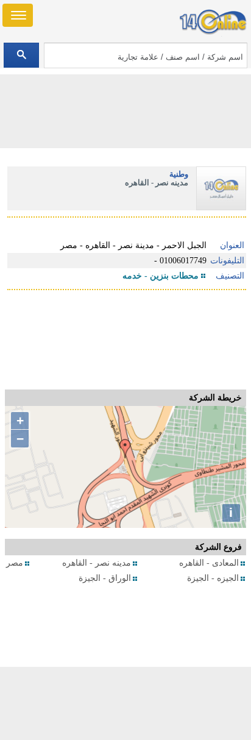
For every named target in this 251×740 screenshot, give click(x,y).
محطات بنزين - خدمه (160, 275)
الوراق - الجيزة (105, 578)
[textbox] (145, 55)
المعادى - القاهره (209, 562)
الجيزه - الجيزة (213, 578)
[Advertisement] (125, 703)
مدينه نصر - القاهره (96, 562)
